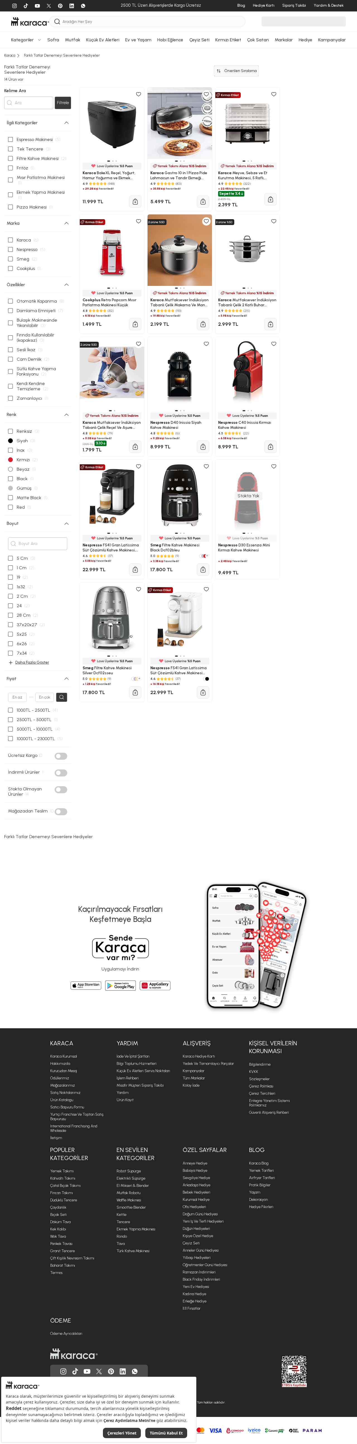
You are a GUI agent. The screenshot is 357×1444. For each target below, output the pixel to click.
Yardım (127, 1043)
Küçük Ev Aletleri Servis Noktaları (143, 1070)
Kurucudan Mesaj (63, 1070)
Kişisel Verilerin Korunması (273, 1047)
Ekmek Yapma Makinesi (136, 1229)
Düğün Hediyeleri (196, 1228)
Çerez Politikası (261, 1086)
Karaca (61, 1043)
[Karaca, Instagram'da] (63, 1371)
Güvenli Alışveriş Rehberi (269, 1112)
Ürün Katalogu (61, 1100)
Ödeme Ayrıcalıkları (66, 1333)
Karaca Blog (259, 1163)
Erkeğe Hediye (194, 1301)
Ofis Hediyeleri (194, 1206)
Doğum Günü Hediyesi (200, 1214)
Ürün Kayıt (125, 1100)
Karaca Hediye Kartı (199, 1056)
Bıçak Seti (58, 1214)
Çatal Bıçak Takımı (65, 1185)
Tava (121, 1243)
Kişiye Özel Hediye (198, 1235)
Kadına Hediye (194, 1294)
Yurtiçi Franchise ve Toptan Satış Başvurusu (76, 1116)
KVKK (253, 1071)
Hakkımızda (60, 1063)
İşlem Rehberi (128, 1078)
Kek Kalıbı (58, 1229)
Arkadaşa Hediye (196, 1185)
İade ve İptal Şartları (133, 1056)
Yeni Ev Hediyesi (196, 1286)
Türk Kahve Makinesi (133, 1251)
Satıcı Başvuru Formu (67, 1107)
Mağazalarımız (62, 1085)
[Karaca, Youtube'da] (87, 1371)
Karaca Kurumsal (63, 1056)
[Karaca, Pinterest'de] (111, 1371)
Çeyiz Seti (191, 1243)
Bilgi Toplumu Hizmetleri (136, 1063)
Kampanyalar (193, 1070)
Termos (56, 1272)
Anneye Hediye (195, 1163)
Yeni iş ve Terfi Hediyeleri (203, 1221)
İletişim (56, 1137)
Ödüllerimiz (59, 1078)
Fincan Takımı (61, 1192)
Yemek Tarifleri (261, 1170)
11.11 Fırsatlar (192, 1308)
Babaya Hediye (195, 1170)
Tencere (123, 1222)
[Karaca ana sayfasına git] (74, 1354)
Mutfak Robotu (128, 1192)
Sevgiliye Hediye (196, 1177)
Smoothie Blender (131, 1207)
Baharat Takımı (62, 1265)
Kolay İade (191, 1085)
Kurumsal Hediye (196, 1199)
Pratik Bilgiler (260, 1185)
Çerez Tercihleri (262, 1093)
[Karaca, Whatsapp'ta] (134, 1371)
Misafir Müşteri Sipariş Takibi (140, 1085)
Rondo (122, 1236)
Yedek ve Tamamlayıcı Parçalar (208, 1063)
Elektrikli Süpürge (131, 1178)
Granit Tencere (62, 1251)
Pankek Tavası (61, 1243)
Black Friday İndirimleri (201, 1279)
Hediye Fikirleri (261, 1206)
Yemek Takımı (62, 1171)
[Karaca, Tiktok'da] (75, 1371)
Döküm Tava (60, 1222)
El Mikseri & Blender (133, 1185)
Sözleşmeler (259, 1079)
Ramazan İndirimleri (199, 1272)
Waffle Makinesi (129, 1200)
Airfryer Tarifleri (262, 1177)
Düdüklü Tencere (63, 1200)
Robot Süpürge (129, 1171)
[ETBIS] (284, 1371)
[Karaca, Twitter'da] (99, 1371)
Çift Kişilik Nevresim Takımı (72, 1258)
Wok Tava (58, 1236)
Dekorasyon (258, 1199)
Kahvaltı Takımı (62, 1178)
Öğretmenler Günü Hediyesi (205, 1265)
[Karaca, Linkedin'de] (122, 1371)
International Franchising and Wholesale (73, 1128)
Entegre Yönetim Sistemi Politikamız (269, 1103)
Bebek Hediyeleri (196, 1192)
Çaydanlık (58, 1207)
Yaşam (254, 1192)
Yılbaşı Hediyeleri (197, 1257)
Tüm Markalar (194, 1078)
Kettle (121, 1214)
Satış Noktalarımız (65, 1092)
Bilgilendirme (260, 1064)
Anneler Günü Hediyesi (201, 1250)
